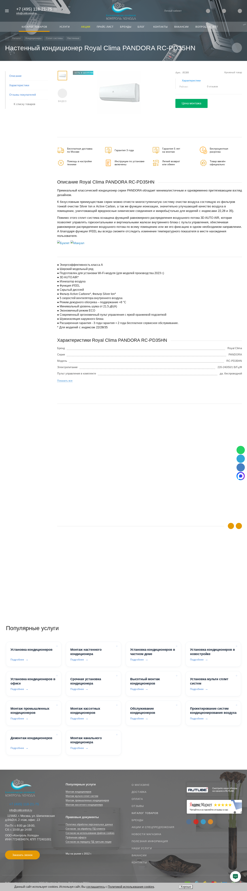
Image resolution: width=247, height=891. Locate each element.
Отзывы (138, 806)
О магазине (141, 784)
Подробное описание (149, 597)
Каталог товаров (145, 813)
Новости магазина (146, 834)
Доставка (139, 791)
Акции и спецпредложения (153, 827)
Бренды (137, 820)
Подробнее (17, 659)
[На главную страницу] (121, 10)
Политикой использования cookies (131, 886)
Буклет (65, 243)
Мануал (78, 243)
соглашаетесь (95, 886)
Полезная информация (150, 841)
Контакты (139, 862)
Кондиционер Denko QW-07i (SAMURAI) (82, 586)
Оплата (137, 799)
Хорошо (185, 886)
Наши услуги (142, 848)
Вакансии (139, 855)
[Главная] (7, 38)
